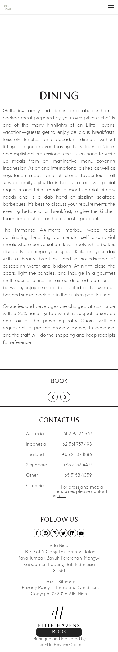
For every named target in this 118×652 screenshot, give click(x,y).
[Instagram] (54, 533)
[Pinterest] (46, 533)
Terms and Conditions (77, 588)
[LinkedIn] (72, 533)
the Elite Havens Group (59, 645)
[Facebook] (37, 533)
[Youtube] (81, 533)
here (61, 496)
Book (59, 381)
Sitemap (67, 582)
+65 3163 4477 (77, 465)
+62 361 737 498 (76, 445)
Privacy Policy (36, 588)
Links (48, 582)
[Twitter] (63, 533)
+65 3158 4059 (77, 476)
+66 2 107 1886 (77, 455)
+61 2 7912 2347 (76, 434)
